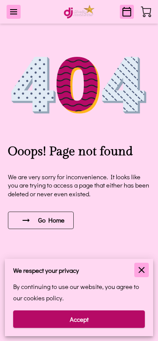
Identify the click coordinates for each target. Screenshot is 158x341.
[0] (146, 12)
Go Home (51, 220)
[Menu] (14, 12)
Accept (79, 319)
